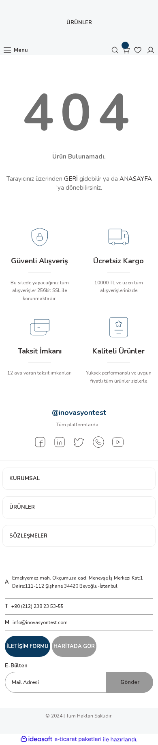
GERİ (71, 179)
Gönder (129, 682)
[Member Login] (151, 50)
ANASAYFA (136, 179)
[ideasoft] (36, 739)
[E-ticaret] (78, 740)
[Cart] (126, 50)
